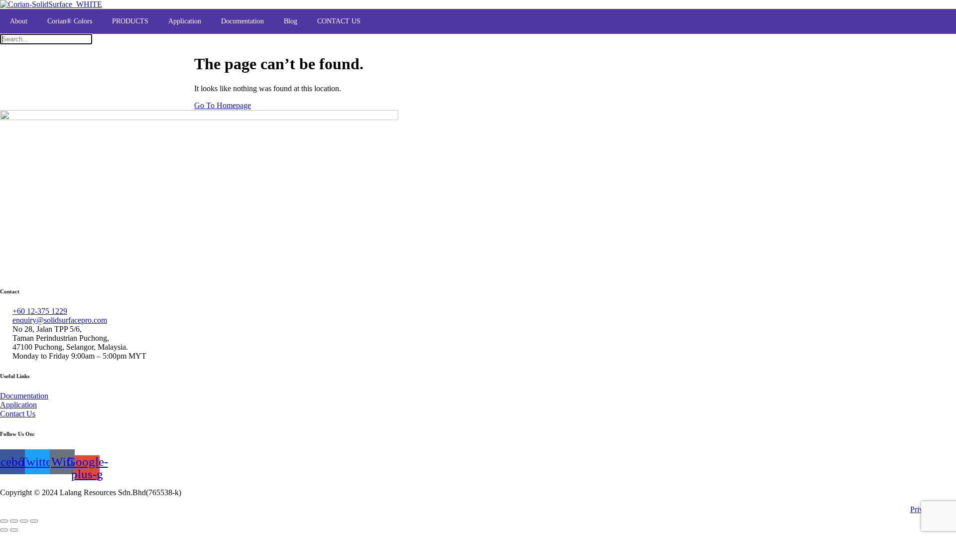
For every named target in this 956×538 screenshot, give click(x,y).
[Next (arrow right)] (14, 530)
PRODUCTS (130, 21)
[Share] (24, 521)
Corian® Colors (69, 21)
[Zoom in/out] (4, 521)
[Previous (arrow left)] (4, 530)
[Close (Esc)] (34, 521)
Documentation (242, 21)
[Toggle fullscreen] (14, 521)
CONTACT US (338, 21)
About (18, 21)
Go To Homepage (222, 105)
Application (184, 21)
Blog (290, 21)
